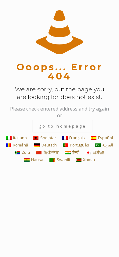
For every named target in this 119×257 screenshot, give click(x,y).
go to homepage (62, 126)
